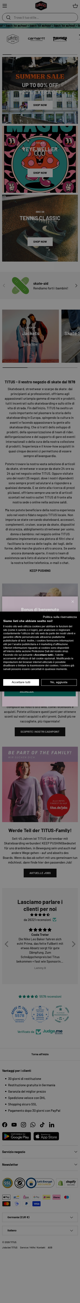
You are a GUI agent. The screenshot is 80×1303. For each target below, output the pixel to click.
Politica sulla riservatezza (60, 617)
